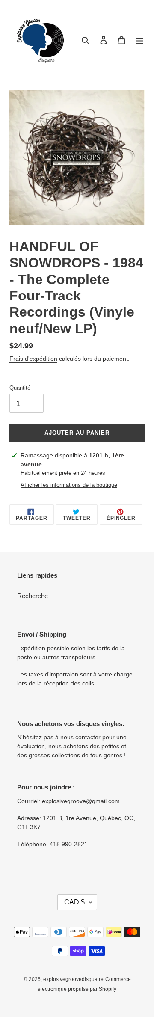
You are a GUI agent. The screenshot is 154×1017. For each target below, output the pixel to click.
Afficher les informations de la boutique (69, 485)
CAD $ (74, 902)
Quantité (19, 388)
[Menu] (139, 40)
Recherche (32, 595)
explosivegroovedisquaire (73, 979)
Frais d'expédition (33, 358)
